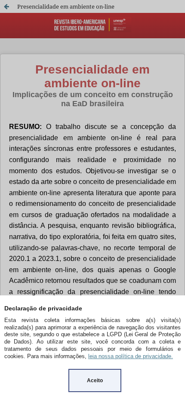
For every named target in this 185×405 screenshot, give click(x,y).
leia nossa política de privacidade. (130, 356)
